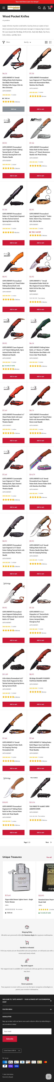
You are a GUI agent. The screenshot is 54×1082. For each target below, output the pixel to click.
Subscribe (9, 1039)
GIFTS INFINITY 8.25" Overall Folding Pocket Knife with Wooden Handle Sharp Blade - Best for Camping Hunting (39, 549)
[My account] (44, 7)
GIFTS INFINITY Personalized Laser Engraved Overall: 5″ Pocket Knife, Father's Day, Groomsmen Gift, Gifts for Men (40, 217)
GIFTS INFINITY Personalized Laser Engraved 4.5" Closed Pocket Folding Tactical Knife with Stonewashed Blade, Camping (13, 284)
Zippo (6, 905)
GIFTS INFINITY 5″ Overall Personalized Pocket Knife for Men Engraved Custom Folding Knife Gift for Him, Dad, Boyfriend (39, 286)
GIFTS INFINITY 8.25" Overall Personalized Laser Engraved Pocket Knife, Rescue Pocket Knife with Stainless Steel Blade (40, 482)
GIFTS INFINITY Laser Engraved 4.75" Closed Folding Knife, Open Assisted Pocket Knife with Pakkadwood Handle (13, 351)
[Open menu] (4, 8)
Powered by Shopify (8, 1077)
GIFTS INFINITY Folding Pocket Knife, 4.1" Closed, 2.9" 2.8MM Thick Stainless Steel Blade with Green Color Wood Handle (40, 351)
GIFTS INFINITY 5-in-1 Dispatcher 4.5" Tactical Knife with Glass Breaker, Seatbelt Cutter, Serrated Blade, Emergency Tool (39, 617)
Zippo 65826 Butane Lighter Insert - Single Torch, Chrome (19, 901)
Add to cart (40, 109)
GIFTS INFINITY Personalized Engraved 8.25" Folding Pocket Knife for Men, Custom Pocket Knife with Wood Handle (12, 810)
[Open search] (39, 7)
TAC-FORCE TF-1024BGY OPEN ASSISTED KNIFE (39, 808)
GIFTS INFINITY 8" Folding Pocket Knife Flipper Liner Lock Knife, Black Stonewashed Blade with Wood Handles (40, 746)
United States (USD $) (10, 1050)
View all (48, 857)
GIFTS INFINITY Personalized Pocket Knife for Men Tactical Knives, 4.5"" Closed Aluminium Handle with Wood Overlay (40, 150)
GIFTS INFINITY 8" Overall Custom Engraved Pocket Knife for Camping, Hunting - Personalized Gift (12, 746)
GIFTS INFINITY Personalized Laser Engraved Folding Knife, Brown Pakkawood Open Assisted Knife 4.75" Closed (13, 615)
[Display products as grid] (46, 42)
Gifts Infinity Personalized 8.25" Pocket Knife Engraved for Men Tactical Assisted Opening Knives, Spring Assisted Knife (13, 682)
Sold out (13, 109)
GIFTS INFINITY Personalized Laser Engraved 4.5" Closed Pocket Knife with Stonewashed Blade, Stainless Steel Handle (40, 81)
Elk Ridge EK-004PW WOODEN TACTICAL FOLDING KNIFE (40, 679)
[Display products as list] (50, 42)
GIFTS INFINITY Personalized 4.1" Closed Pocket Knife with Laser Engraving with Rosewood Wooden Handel (13, 418)
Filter (8, 42)
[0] (49, 7)
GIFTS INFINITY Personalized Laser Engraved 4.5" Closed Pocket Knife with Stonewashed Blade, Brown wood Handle (40, 418)
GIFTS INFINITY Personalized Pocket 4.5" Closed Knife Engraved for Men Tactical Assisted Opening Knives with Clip (13, 217)
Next (47, 842)
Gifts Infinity (7, 91)
